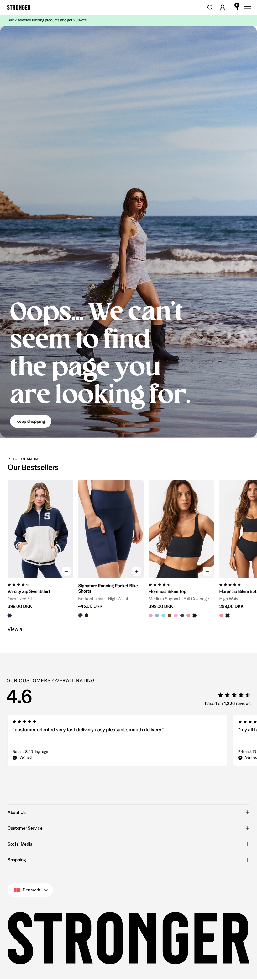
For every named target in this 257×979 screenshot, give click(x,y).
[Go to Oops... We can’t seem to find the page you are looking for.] (128, 232)
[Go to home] (18, 7)
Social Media (20, 844)
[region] (128, 549)
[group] (40, 549)
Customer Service (25, 828)
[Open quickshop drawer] (66, 571)
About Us (16, 812)
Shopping (17, 860)
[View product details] (40, 598)
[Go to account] (222, 7)
